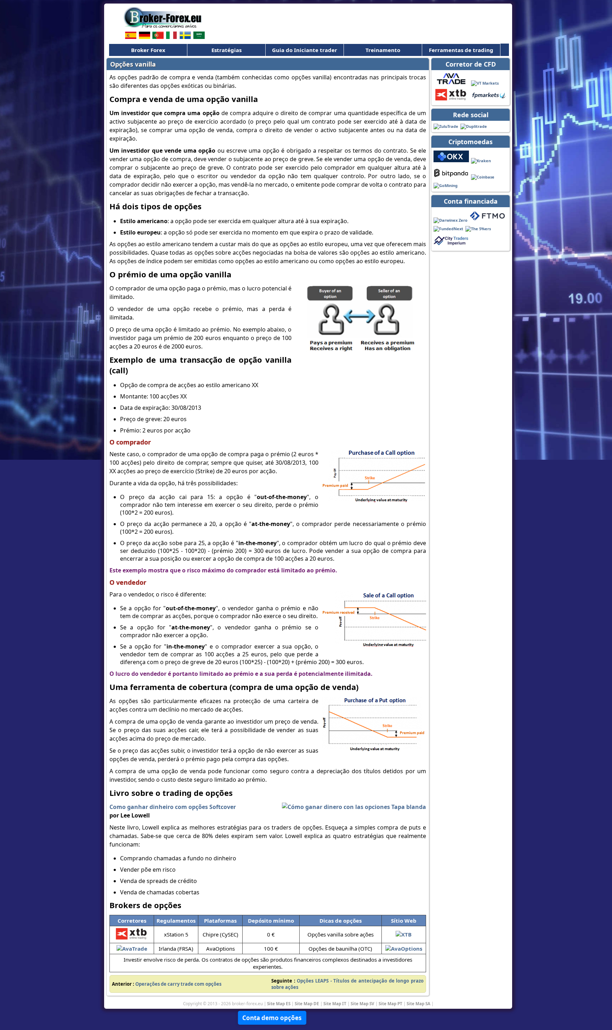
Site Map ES (278, 1003)
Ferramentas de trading (461, 49)
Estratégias (226, 49)
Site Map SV (362, 1003)
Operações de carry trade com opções (178, 984)
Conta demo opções (271, 1018)
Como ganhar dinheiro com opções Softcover (172, 807)
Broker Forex (148, 49)
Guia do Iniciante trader (304, 49)
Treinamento (383, 49)
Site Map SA (418, 1003)
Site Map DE (307, 1003)
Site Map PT (390, 1003)
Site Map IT (334, 1003)
